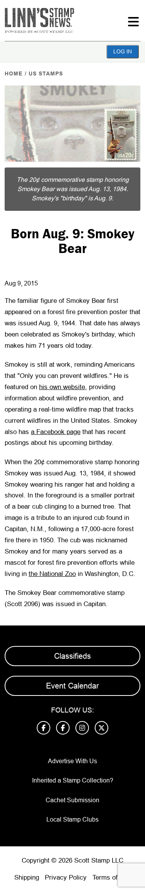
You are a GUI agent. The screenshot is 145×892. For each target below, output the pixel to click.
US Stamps (46, 73)
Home (13, 73)
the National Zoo (52, 574)
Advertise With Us (72, 761)
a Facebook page (55, 432)
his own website (62, 387)
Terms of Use (111, 877)
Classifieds (72, 656)
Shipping (26, 877)
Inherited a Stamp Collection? (72, 780)
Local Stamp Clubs (72, 819)
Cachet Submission (72, 800)
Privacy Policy (66, 877)
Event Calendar (72, 686)
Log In (122, 51)
